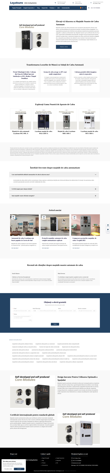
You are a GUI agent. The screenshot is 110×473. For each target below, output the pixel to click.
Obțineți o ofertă (64, 46)
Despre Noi (44, 8)
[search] (85, 8)
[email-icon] (73, 3)
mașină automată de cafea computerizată (68, 344)
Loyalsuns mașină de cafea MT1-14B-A (89, 132)
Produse (52, 8)
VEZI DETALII (21, 119)
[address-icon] (91, 3)
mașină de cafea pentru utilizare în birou (22, 344)
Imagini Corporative (29, 8)
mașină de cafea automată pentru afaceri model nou (55, 359)
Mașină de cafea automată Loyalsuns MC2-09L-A (20, 132)
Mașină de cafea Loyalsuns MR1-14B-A (66, 132)
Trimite (55, 324)
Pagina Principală (16, 8)
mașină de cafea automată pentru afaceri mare (84, 359)
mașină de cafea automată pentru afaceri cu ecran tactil (82, 356)
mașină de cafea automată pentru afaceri (23, 362)
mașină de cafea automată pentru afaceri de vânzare (26, 359)
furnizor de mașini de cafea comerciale (49, 347)
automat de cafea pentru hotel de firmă (66, 350)
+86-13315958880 (61, 3)
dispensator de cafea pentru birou (71, 347)
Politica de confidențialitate (70, 470)
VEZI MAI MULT (15, 248)
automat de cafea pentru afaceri (20, 350)
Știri (58, 8)
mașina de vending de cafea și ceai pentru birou (24, 347)
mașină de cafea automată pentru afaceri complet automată (28, 356)
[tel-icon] (55, 3)
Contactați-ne (66, 8)
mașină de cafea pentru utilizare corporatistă (71, 362)
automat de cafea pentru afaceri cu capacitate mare (25, 353)
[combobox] (36, 311)
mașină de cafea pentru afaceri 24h (55, 356)
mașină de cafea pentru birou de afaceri (46, 362)
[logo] (23, 2)
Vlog (38, 8)
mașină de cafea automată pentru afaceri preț (54, 353)
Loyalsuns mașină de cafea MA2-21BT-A (43, 132)
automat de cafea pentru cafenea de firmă (43, 350)
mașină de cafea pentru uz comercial (45, 344)
